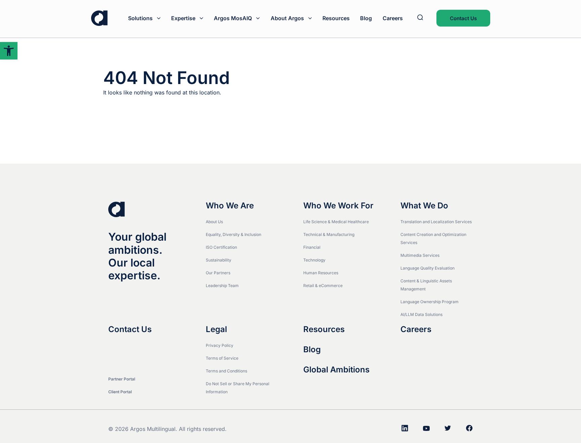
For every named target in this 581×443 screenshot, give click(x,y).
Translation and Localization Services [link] (436, 221)
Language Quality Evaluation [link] (427, 268)
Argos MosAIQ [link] (233, 18)
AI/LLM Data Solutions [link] (421, 314)
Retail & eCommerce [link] (323, 285)
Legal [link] (216, 329)
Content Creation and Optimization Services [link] (433, 238)
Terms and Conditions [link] (226, 370)
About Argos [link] (287, 18)
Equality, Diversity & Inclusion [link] (233, 234)
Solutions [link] (140, 18)
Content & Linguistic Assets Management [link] (426, 284)
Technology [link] (314, 260)
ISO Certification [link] (221, 247)
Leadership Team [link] (222, 285)
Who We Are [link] (230, 206)
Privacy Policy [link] (219, 345)
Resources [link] (336, 18)
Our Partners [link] (218, 272)
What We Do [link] (424, 206)
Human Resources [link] (320, 272)
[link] (8, 50)
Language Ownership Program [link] (429, 301)
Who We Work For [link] (338, 206)
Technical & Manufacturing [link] (328, 234)
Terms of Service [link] (222, 358)
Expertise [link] (183, 18)
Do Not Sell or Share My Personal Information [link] (237, 387)
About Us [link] (214, 221)
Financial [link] (311, 247)
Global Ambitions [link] (336, 370)
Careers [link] (393, 18)
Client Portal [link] (120, 391)
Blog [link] (366, 18)
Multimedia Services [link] (419, 255)
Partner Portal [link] (121, 378)
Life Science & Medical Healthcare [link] (336, 221)
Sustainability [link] (218, 260)
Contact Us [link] (463, 18)
